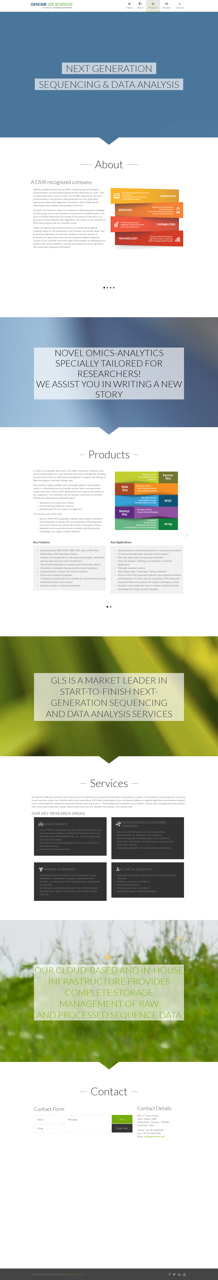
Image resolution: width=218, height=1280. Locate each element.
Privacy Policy (76, 1274)
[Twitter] (174, 1274)
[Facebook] (169, 1274)
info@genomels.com (154, 1136)
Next (187, 231)
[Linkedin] (179, 1274)
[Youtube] (184, 1274)
